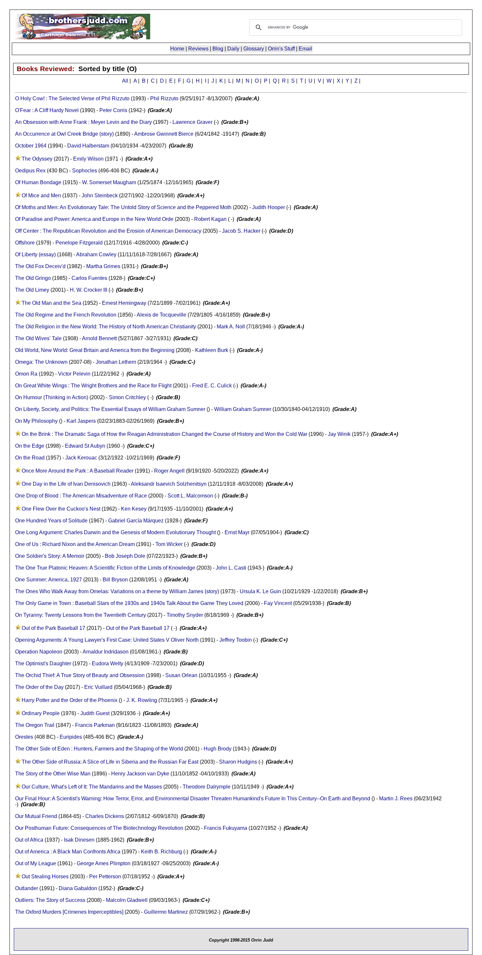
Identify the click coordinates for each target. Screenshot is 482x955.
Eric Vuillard (98, 687)
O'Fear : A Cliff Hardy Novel (47, 110)
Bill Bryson (115, 579)
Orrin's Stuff (281, 48)
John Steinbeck (100, 195)
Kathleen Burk (211, 350)
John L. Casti (231, 568)
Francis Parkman (95, 725)
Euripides (71, 737)
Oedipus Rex (30, 170)
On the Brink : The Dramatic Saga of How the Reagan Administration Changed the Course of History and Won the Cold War (164, 434)
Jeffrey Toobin (235, 640)
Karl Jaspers (81, 421)
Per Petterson (105, 876)
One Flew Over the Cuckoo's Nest (61, 509)
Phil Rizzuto (164, 98)
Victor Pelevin (74, 374)
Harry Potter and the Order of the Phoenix (69, 700)
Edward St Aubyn (85, 446)
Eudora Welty (107, 663)
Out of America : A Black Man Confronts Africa (67, 851)
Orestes (24, 737)
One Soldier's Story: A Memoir (49, 556)
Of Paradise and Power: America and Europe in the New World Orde (94, 219)
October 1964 (31, 145)
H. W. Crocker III (88, 290)
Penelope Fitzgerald (79, 242)
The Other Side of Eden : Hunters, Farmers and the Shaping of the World (99, 748)
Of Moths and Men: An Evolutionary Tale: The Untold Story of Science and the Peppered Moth (123, 207)
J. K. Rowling (141, 700)
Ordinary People (41, 713)
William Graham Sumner (242, 409)
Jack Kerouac (81, 457)
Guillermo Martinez (166, 912)
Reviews (198, 48)
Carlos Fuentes (89, 278)
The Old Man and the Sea (51, 303)
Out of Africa (29, 840)
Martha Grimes (103, 266)
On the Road (30, 457)
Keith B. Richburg (161, 851)
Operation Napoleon (38, 651)
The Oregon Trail (34, 725)
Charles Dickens (104, 816)
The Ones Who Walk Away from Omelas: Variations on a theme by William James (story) (117, 591)
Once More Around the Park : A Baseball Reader (77, 471)
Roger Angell (169, 471)
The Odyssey (37, 159)
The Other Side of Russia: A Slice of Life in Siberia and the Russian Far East (110, 762)
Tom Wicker (169, 544)
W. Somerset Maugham (109, 182)
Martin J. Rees (395, 798)
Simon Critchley (127, 397)
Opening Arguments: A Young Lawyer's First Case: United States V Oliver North (107, 640)
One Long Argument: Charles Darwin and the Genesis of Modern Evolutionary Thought (115, 532)
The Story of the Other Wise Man (52, 773)
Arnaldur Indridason (106, 651)
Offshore (25, 242)
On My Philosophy (36, 421)
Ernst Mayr (237, 532)
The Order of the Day (39, 687)
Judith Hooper (268, 207)
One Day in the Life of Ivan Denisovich (66, 484)
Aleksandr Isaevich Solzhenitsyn (169, 484)
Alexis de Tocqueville (161, 315)
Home (177, 48)
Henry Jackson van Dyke (140, 773)
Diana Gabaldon (78, 888)
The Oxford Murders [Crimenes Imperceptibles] (69, 912)
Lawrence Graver (192, 122)
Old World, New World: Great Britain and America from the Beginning (94, 350)
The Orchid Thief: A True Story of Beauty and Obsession (80, 675)
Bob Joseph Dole (125, 556)
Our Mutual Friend (36, 816)
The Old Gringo (33, 278)
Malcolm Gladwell (127, 900)
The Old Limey (32, 290)
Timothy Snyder (185, 615)
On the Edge (30, 446)
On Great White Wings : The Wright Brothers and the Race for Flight (93, 385)
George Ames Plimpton (104, 863)
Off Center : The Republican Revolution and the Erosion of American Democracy (108, 231)
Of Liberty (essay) (35, 254)
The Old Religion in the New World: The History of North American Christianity (105, 326)
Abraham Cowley (96, 254)
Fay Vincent (278, 603)
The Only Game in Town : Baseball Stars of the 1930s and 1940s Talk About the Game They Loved (129, 603)
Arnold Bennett (99, 338)
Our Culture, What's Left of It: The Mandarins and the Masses (92, 786)
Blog (217, 48)
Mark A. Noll (231, 326)
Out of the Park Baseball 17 (53, 628)
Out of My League (35, 863)
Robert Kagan (210, 219)
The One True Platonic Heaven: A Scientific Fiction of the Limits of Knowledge (105, 568)
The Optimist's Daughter (43, 663)
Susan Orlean (181, 675)
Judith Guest (95, 713)
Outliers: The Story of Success (50, 900)
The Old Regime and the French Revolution (65, 315)
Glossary (253, 48)
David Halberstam (88, 145)
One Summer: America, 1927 (48, 579)
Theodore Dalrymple (207, 786)
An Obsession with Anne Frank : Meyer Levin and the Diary (83, 122)
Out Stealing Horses (45, 876)
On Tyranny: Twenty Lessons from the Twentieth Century (80, 615)
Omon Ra (26, 374)
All (125, 81)
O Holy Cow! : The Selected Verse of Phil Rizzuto (72, 98)
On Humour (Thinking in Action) (51, 397)
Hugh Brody (217, 748)
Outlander (26, 888)
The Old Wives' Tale (38, 338)
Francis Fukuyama (225, 828)
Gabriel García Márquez (136, 520)
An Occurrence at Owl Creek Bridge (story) (64, 134)
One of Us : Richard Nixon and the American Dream (75, 544)
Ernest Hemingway (124, 303)
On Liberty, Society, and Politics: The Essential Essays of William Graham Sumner (110, 409)
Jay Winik (339, 434)
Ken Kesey (134, 509)
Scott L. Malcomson (190, 495)
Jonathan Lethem (116, 362)
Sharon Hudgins (238, 762)
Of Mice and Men (41, 195)
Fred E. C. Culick (212, 385)
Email (305, 48)
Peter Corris (113, 110)
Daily (233, 48)
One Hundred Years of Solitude (51, 520)
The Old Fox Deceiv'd (40, 266)
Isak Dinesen (79, 840)
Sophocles (84, 170)
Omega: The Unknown (41, 362)
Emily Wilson (88, 159)
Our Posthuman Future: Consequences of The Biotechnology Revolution (99, 828)
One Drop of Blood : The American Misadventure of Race (81, 495)
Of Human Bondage (38, 182)
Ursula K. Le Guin (260, 591)
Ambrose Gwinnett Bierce (163, 134)
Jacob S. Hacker (241, 231)
